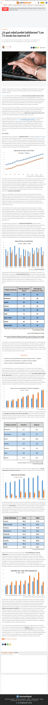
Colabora (42, 2)
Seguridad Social (14, 638)
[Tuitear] (34, 47)
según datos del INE (40, 138)
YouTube (23, 703)
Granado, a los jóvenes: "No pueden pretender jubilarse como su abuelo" (18, 363)
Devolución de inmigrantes (16, 0)
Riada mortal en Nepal (32, 0)
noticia (4, 95)
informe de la (25, 119)
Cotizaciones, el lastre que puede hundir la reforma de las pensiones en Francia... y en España (22, 358)
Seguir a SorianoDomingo (10, 46)
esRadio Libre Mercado (17, 5)
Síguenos (43, 47)
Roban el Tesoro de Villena (43, 0)
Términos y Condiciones (21, 699)
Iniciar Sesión (46, 3)
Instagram (21, 703)
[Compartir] (31, 47)
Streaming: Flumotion (28, 700)
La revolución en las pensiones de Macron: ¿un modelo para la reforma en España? (20, 360)
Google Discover (25, 703)
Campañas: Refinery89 (14, 700)
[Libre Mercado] (23, 3)
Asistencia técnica (35, 699)
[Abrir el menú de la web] (8, 2)
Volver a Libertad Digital (38, 3)
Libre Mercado (4, 29)
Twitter (19, 703)
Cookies (28, 699)
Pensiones (9, 638)
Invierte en (10, 5)
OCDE (6, 638)
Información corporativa (10, 699)
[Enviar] (36, 47)
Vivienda (37, 0)
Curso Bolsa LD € (30, 5)
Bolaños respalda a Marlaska (24, 0)
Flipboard (27, 703)
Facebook (17, 703)
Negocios (24, 5)
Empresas (5, 5)
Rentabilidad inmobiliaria (39, 5)
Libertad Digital (24, 696)
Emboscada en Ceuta (8, 0)
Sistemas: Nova (35, 700)
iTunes (31, 703)
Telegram (29, 703)
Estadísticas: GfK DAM (21, 700)
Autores (41, 699)
